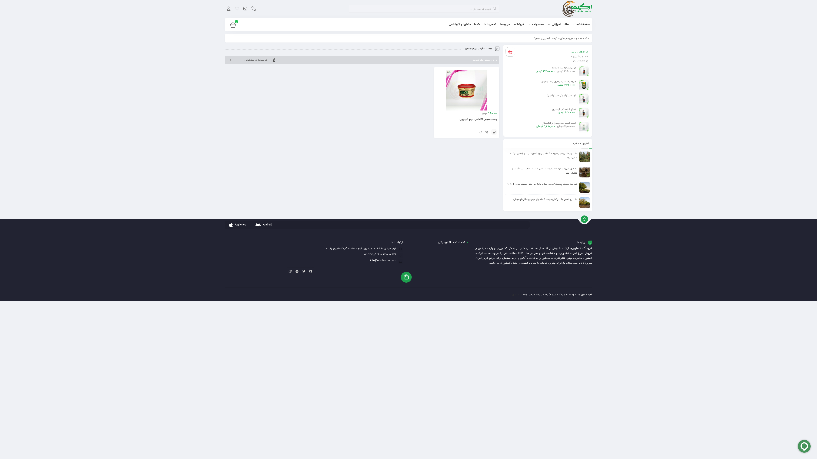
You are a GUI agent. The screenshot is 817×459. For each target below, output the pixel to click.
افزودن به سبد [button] (494, 132)
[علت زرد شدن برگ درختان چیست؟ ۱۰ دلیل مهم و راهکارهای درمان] (584, 202)
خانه (587, 38)
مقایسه (486, 132)
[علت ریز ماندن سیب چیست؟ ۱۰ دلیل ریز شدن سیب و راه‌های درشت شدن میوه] (584, 157)
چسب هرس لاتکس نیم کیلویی (478, 119)
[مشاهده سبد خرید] (233, 26)
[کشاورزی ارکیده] (577, 9)
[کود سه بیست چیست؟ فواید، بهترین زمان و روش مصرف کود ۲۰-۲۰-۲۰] (584, 187)
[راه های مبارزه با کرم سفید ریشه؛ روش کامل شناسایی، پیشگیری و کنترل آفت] (584, 172)
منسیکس (517, 294)
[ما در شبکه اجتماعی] (245, 9)
